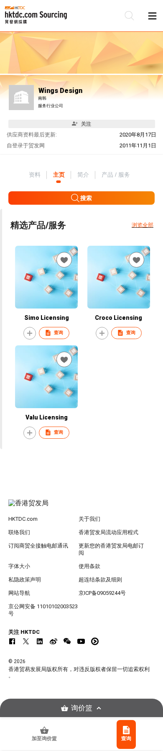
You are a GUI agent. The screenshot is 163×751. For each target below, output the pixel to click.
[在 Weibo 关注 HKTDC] (53, 641)
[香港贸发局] (81, 507)
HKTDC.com (23, 519)
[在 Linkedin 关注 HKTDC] (39, 641)
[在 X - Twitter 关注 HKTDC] (26, 641)
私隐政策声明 (24, 579)
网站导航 (19, 593)
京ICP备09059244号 (102, 593)
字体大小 (19, 566)
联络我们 (19, 532)
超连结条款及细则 (100, 579)
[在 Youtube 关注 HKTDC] (81, 641)
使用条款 (89, 566)
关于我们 (89, 519)
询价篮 (81, 708)
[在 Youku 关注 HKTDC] (95, 641)
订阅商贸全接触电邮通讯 (38, 546)
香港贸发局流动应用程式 (108, 532)
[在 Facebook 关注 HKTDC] (12, 641)
